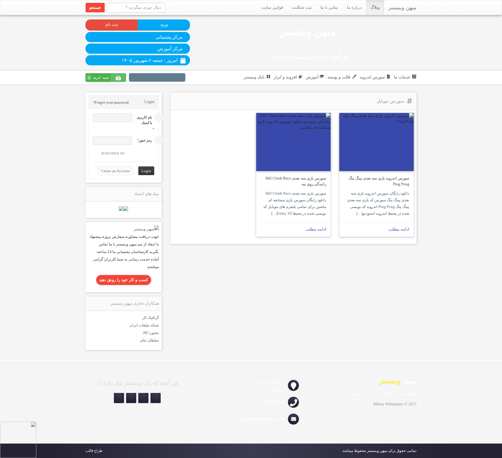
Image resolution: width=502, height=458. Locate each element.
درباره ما (354, 7)
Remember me (113, 153)
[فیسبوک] (145, 78)
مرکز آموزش (170, 48)
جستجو (95, 7)
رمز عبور (145, 140)
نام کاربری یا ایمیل (144, 120)
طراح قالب (94, 450)
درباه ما (372, 394)
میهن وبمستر (402, 7)
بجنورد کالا (151, 333)
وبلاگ (375, 7)
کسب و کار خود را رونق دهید (123, 280)
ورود (164, 24)
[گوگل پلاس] (137, 78)
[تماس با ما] (146, 229)
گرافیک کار (150, 317)
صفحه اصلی (406, 394)
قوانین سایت (272, 7)
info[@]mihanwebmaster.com (259, 419)
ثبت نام (111, 24)
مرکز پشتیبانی (169, 37)
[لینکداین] (131, 398)
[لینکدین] (161, 78)
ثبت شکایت (302, 7)
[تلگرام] (119, 398)
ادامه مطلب (398, 229)
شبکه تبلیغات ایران (144, 325)
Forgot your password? (111, 102)
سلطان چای (149, 340)
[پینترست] (169, 78)
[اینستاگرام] (180, 78)
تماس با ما (329, 7)
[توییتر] (153, 78)
